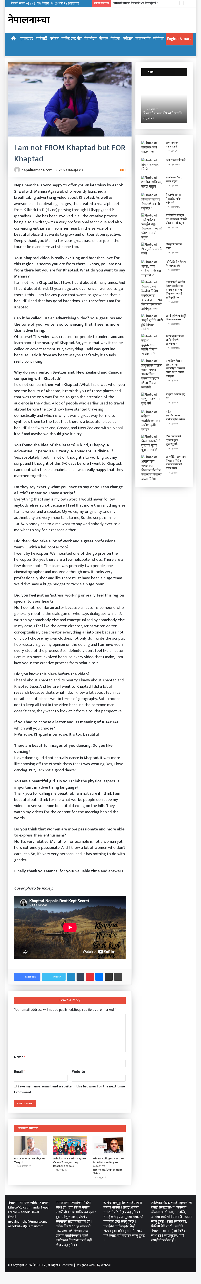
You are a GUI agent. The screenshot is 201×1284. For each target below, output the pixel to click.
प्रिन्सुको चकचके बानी (174, 246)
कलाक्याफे (143, 38)
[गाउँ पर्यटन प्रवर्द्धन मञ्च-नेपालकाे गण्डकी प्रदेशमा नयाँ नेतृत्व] (152, 226)
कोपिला (158, 38)
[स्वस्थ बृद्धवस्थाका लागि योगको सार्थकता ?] (152, 345)
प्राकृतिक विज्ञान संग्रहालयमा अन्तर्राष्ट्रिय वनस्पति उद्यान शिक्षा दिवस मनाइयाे (175, 368)
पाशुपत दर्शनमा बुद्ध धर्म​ (175, 396)
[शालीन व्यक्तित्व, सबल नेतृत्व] (152, 183)
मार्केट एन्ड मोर (71, 38)
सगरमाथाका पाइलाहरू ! (172, 144)
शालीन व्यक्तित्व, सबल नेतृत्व (174, 179)
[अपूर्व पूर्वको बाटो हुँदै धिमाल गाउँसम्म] (152, 323)
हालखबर (26, 38)
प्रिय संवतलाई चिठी (175, 160)
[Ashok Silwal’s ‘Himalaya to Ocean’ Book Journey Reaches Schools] (70, 1145)
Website (78, 1072)
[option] (147, 101)
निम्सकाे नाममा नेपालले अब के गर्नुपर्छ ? (145, 116)
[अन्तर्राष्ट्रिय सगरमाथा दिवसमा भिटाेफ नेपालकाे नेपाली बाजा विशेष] (152, 468)
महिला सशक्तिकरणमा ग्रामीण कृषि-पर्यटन (175, 416)
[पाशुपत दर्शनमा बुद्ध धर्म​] (152, 400)
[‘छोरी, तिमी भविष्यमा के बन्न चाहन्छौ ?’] (152, 269)
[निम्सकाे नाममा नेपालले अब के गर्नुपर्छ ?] (152, 202)
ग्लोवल (128, 38)
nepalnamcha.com (37, 170)
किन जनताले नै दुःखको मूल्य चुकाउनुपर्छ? (173, 440)
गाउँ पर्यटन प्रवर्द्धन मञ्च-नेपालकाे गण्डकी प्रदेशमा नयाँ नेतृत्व (146, 3)
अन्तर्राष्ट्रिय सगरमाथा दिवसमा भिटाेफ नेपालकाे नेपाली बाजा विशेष (176, 463)
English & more (179, 38)
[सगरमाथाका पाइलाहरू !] (152, 148)
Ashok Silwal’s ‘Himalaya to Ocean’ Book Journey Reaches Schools (69, 1162)
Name (20, 1057)
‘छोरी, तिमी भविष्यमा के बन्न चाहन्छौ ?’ (176, 264)
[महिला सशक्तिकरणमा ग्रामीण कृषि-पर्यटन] (152, 421)
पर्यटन (54, 38)
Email (19, 1072)
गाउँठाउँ (41, 38)
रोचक (103, 38)
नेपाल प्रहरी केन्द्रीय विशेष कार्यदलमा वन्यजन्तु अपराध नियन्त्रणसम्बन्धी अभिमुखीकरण (175, 290)
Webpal (106, 1265)
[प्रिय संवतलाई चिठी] (152, 165)
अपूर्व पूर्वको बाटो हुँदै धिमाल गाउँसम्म (176, 318)
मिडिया (115, 38)
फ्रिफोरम (90, 38)
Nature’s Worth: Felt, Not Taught (29, 1160)
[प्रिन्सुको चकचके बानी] (152, 250)
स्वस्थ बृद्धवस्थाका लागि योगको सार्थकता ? (175, 340)
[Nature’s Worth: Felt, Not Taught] (31, 1145)
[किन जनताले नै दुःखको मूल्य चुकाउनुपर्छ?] (152, 443)
